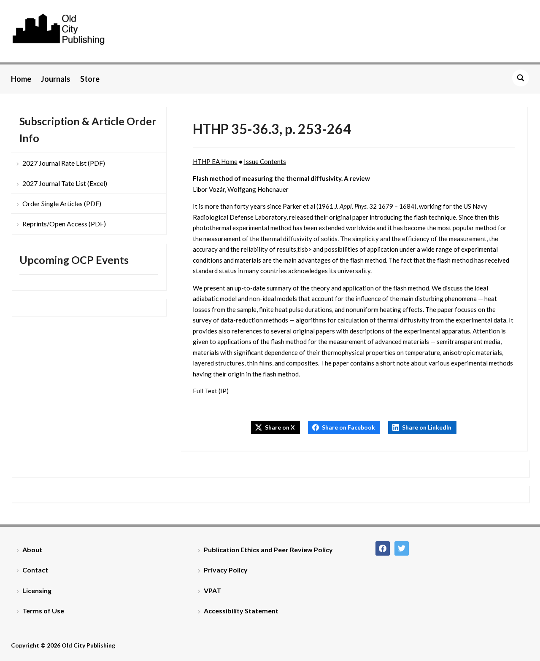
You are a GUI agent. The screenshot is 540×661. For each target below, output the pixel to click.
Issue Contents (265, 161)
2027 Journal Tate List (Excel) (64, 183)
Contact (35, 570)
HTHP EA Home (215, 161)
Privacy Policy (226, 570)
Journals (55, 78)
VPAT (212, 590)
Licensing (36, 590)
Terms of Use (43, 611)
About (32, 549)
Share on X (280, 427)
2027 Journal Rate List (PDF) (63, 163)
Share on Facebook (348, 427)
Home (21, 78)
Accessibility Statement (241, 611)
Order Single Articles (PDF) (61, 203)
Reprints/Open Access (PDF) (64, 224)
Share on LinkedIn (426, 427)
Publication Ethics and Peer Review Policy (268, 549)
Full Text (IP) (211, 391)
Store (90, 78)
